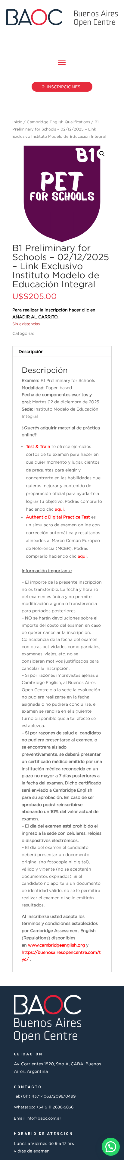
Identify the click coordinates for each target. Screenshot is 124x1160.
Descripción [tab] (31, 351)
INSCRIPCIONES (63, 86)
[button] (102, 153)
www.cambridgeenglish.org (56, 945)
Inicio (17, 122)
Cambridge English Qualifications (58, 122)
